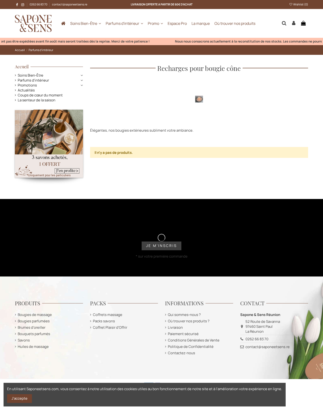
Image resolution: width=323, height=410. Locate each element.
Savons (24, 340)
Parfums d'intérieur (33, 80)
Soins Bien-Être (30, 75)
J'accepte (19, 398)
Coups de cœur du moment (40, 95)
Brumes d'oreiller (31, 327)
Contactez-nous (181, 352)
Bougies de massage (35, 314)
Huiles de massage (33, 346)
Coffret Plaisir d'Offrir (110, 327)
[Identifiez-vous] (294, 23)
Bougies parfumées (34, 321)
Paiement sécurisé (183, 333)
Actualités (26, 90)
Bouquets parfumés (34, 333)
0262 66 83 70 (39, 4)
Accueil (22, 66)
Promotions (27, 85)
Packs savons (104, 321)
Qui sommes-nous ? (184, 314)
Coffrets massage (107, 314)
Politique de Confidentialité (191, 346)
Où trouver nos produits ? (189, 321)
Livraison (175, 327)
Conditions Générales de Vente (193, 340)
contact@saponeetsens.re (69, 4)
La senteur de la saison (36, 100)
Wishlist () (300, 4)
